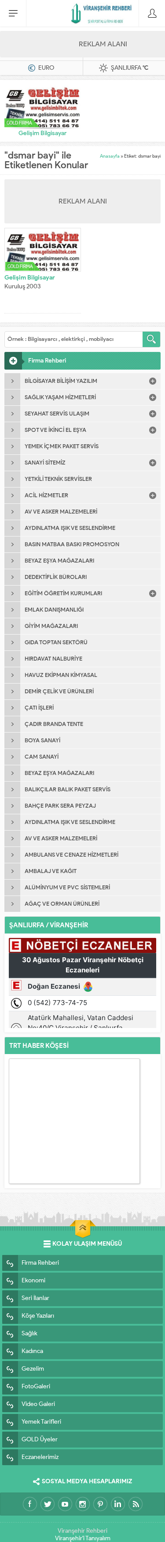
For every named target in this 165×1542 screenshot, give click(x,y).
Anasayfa (110, 156)
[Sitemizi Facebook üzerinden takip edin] (30, 1504)
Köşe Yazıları (38, 1315)
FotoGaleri (36, 1386)
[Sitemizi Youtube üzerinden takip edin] (65, 1504)
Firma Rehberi (40, 1262)
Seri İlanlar (35, 1298)
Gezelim (33, 1368)
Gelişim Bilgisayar (42, 133)
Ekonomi (33, 1280)
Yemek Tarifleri (41, 1421)
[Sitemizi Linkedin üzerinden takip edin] (118, 1504)
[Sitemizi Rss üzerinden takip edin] (135, 1504)
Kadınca (32, 1351)
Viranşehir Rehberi (82, 1530)
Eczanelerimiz (40, 1457)
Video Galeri (38, 1404)
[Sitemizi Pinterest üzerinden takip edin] (100, 1504)
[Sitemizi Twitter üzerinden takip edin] (47, 1504)
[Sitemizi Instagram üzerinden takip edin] (82, 1504)
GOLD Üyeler (40, 1439)
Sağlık (29, 1333)
